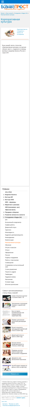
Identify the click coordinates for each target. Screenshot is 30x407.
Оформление (9, 252)
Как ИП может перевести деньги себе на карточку (19, 366)
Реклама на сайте (14, 404)
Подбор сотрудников (11, 257)
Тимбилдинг (9, 274)
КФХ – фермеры (10, 202)
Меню (6, 2)
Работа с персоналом (11, 260)
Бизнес (3, 13)
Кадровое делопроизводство (14, 235)
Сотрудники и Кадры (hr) (13, 217)
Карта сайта (4, 401)
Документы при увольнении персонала (19, 358)
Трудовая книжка (10, 277)
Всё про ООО (9, 199)
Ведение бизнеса (11, 194)
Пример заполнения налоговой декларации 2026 (19, 321)
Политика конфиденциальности (11, 405)
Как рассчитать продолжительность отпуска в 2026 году (18, 344)
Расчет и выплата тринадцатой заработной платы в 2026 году (19, 329)
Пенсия (7, 255)
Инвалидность (9, 232)
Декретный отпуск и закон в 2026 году (18, 335)
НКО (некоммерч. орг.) (12, 207)
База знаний (9, 13)
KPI (6, 220)
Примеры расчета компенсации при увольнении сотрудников (19, 352)
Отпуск (7, 250)
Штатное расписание (11, 284)
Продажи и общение (12, 212)
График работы (10, 225)
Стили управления (11, 269)
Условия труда (9, 282)
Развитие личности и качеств (15, 215)
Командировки (9, 237)
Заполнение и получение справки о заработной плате (19, 305)
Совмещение (9, 262)
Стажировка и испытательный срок (14, 266)
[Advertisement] (15, 119)
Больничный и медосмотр (13, 222)
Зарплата (8, 230)
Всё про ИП (9, 197)
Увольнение (9, 279)
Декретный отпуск (10, 227)
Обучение (8, 245)
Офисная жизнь (10, 209)
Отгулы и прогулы (10, 247)
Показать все (15, 374)
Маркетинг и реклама (12, 204)
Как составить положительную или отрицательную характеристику (18, 313)
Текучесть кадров (10, 272)
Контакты (5, 404)
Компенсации (9, 240)
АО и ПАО (8, 192)
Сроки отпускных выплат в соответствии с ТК (19, 296)
